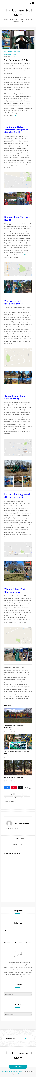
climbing (18, 794)
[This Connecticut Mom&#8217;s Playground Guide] (18, 741)
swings (27, 797)
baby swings (8, 794)
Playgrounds (10, 54)
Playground (18, 797)
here (16, 115)
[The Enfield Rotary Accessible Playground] (18, 715)
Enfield (20, 52)
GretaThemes (18, 1074)
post (24, 165)
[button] (30, 3)
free (24, 794)
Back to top (17, 1067)
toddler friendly (9, 801)
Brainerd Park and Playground (14, 777)
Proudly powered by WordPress (12, 1071)
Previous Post (19, 838)
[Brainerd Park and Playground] (18, 768)
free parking (8, 797)
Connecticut (10, 52)
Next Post (17, 845)
